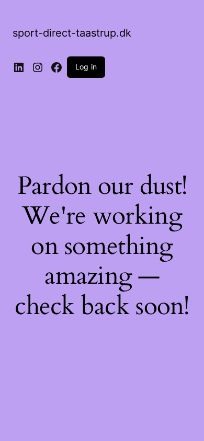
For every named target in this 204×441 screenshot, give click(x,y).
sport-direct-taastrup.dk (72, 33)
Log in (86, 66)
